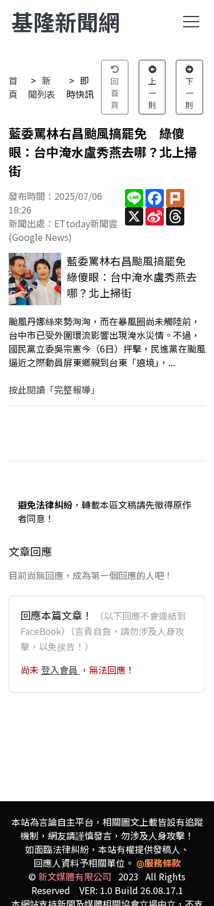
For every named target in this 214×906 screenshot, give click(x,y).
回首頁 (115, 92)
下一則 (189, 92)
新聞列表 (41, 87)
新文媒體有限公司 (74, 876)
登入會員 (60, 670)
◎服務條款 (158, 863)
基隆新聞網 (65, 21)
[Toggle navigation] (191, 21)
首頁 (13, 87)
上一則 (152, 92)
